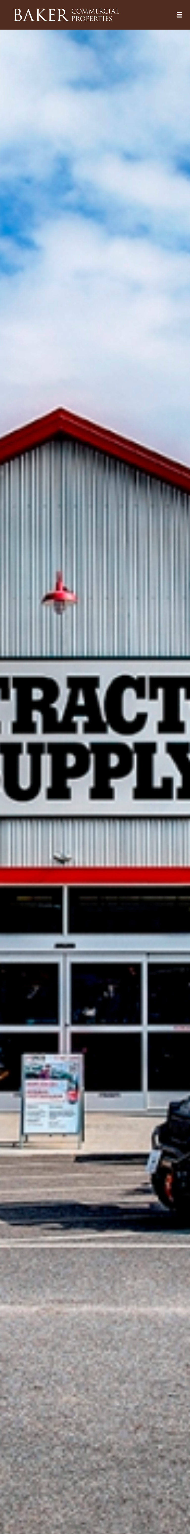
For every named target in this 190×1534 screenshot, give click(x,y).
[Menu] (179, 14)
